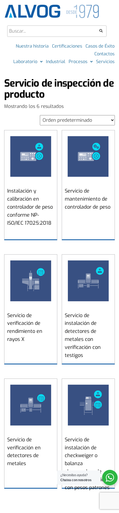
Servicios (105, 61)
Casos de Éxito (100, 46)
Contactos (104, 54)
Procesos (78, 61)
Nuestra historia (32, 46)
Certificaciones (67, 46)
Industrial (55, 61)
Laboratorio (25, 61)
